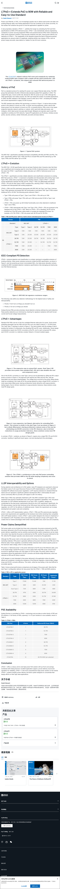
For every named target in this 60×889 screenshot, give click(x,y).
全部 (2, 757)
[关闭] (57, 879)
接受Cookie (35, 886)
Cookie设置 (4, 875)
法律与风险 (4, 850)
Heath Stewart (7, 18)
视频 (6, 757)
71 (15, 76)
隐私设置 (3, 863)
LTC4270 (11, 76)
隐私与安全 (4, 869)
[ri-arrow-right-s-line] (57, 774)
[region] (30, 882)
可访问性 (3, 857)
